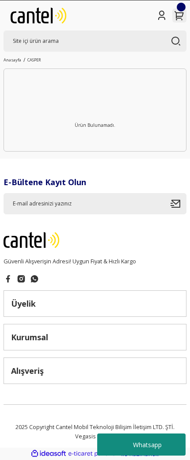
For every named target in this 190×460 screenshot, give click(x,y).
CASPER (34, 60)
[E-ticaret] (94, 454)
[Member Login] (162, 15)
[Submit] (178, 203)
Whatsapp (147, 445)
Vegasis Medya (95, 436)
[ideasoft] (48, 454)
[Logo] (38, 15)
